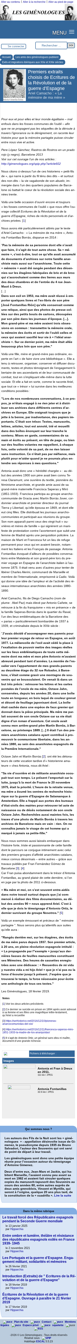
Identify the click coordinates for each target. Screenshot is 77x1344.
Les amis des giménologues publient (37, 57)
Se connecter (16, 46)
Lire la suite (62, 1195)
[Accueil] (38, 19)
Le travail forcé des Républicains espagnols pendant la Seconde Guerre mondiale (37, 1219)
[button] (72, 32)
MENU (59, 32)
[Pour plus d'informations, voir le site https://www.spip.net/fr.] (46, 1338)
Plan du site (21, 1321)
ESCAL (40, 1341)
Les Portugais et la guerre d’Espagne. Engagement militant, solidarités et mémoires (38, 1259)
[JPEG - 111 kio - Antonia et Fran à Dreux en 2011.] (20, 1068)
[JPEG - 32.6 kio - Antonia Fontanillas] (19, 1088)
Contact (47, 1321)
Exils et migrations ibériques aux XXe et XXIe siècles (32, 62)
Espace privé (31, 1325)
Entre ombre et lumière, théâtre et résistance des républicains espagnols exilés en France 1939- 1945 (38, 1239)
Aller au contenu (10, 1)
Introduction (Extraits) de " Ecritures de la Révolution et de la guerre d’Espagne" (39, 1278)
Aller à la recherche (34, 1)
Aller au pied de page (60, 1)
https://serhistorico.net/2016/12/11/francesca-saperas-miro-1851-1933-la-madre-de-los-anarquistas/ (38, 1031)
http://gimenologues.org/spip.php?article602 (31, 163)
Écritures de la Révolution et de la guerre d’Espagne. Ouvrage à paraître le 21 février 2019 (36, 1298)
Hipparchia (16, 1229)
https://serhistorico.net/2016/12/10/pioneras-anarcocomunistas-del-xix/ (29, 1022)
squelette (58, 1325)
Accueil (6, 57)
